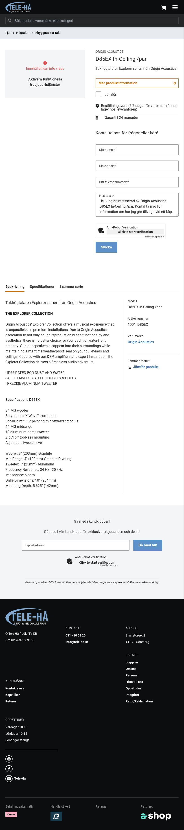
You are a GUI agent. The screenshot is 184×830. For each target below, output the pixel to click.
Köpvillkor (12, 695)
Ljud (8, 33)
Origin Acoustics (141, 342)
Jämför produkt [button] (145, 367)
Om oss (131, 669)
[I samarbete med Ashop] (156, 816)
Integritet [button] (132, 695)
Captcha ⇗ (154, 236)
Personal (132, 675)
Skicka (106, 247)
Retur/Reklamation (139, 701)
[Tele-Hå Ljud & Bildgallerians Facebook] (30, 768)
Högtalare (23, 33)
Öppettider (133, 688)
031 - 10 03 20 (75, 635)
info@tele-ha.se (77, 642)
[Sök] (9, 20)
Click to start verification (135, 232)
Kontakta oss (14, 688)
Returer (10, 701)
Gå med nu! (147, 545)
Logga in (132, 662)
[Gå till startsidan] (18, 7)
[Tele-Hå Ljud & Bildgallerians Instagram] (30, 759)
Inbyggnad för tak (47, 33)
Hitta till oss (134, 682)
